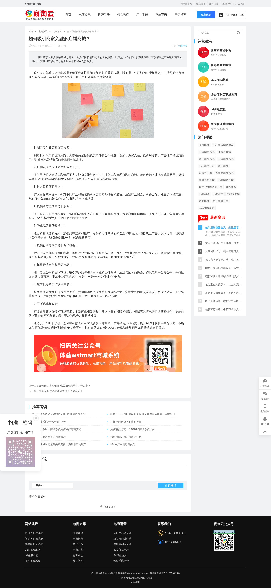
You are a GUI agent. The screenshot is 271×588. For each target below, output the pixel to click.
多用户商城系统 (34, 533)
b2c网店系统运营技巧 (122, 444)
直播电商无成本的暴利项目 (125, 421)
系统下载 (161, 14)
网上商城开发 (220, 200)
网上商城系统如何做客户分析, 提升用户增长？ (58, 414)
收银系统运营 (121, 560)
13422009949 (234, 15)
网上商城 (223, 165)
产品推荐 (180, 14)
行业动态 (78, 555)
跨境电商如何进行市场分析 (125, 436)
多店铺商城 (58, 72)
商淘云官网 (186, 3)
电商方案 (78, 549)
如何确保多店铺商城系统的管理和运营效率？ (65, 385)
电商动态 (204, 193)
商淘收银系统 (32, 560)
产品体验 (239, 3)
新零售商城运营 (122, 538)
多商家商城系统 (225, 172)
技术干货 (78, 544)
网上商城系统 (207, 158)
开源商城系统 (226, 158)
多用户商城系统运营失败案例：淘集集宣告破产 (59, 444)
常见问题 (78, 560)
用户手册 (142, 14)
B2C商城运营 (121, 549)
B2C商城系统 (32, 549)
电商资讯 (85, 14)
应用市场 (226, 3)
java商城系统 (206, 207)
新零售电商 (205, 172)
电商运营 (57, 31)
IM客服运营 (120, 555)
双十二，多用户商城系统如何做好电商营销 (56, 429)
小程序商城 (233, 193)
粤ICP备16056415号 (169, 573)
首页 (68, 14)
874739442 (173, 542)
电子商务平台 (207, 165)
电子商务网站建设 (223, 144)
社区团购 (231, 186)
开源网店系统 (207, 151)
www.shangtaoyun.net (138, 573)
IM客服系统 (31, 555)
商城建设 (78, 533)
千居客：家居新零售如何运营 (49, 436)
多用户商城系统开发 (210, 186)
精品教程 (123, 14)
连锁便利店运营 (122, 544)
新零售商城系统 (34, 538)
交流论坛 (200, 3)
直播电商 (204, 144)
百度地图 (135, 582)
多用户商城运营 (122, 533)
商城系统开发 (207, 179)
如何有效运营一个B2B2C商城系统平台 (132, 429)
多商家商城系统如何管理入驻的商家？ (61, 391)
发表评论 (170, 485)
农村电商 (204, 200)
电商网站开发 (226, 179)
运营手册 (104, 14)
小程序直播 (224, 151)
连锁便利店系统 (34, 544)
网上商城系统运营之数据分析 (49, 421)
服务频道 (213, 3)
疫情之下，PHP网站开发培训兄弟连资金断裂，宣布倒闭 (142, 414)
